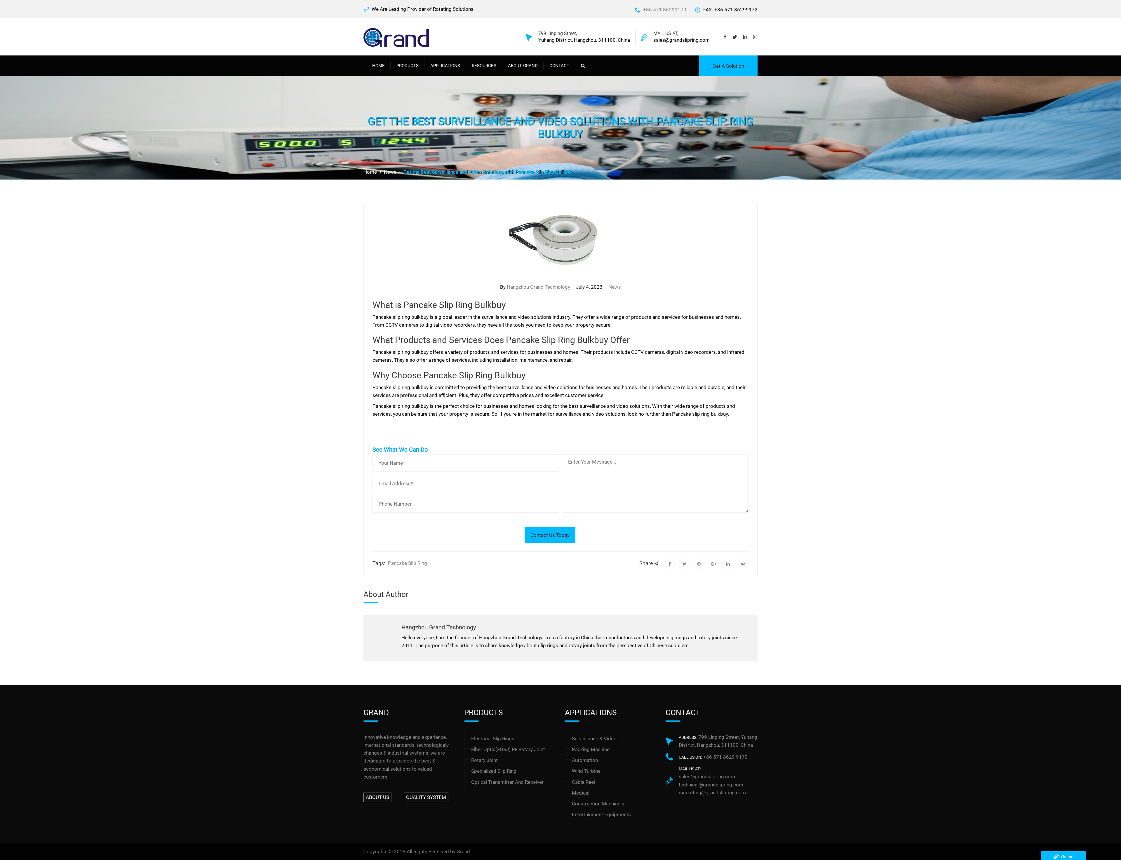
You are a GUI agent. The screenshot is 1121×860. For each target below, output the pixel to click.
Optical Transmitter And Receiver (507, 782)
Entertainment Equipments (601, 814)
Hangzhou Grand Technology (538, 287)
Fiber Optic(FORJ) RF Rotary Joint (508, 749)
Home (378, 65)
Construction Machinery (598, 804)
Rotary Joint (484, 760)
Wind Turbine (586, 771)
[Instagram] (754, 37)
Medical (580, 793)
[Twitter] (735, 37)
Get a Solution (728, 66)
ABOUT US (377, 797)
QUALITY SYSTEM (426, 797)
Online (1066, 856)
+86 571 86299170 (664, 10)
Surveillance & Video (594, 738)
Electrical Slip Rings (492, 738)
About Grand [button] (523, 65)
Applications (445, 65)
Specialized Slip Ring (493, 771)
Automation (585, 760)
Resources (484, 65)
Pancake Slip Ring (407, 563)
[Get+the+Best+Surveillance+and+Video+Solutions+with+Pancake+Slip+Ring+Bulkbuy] (684, 563)
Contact (559, 65)
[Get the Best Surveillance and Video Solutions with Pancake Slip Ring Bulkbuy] (670, 563)
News (614, 287)
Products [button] (407, 65)
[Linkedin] (745, 37)
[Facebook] (727, 37)
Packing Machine (591, 749)
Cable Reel (583, 782)
